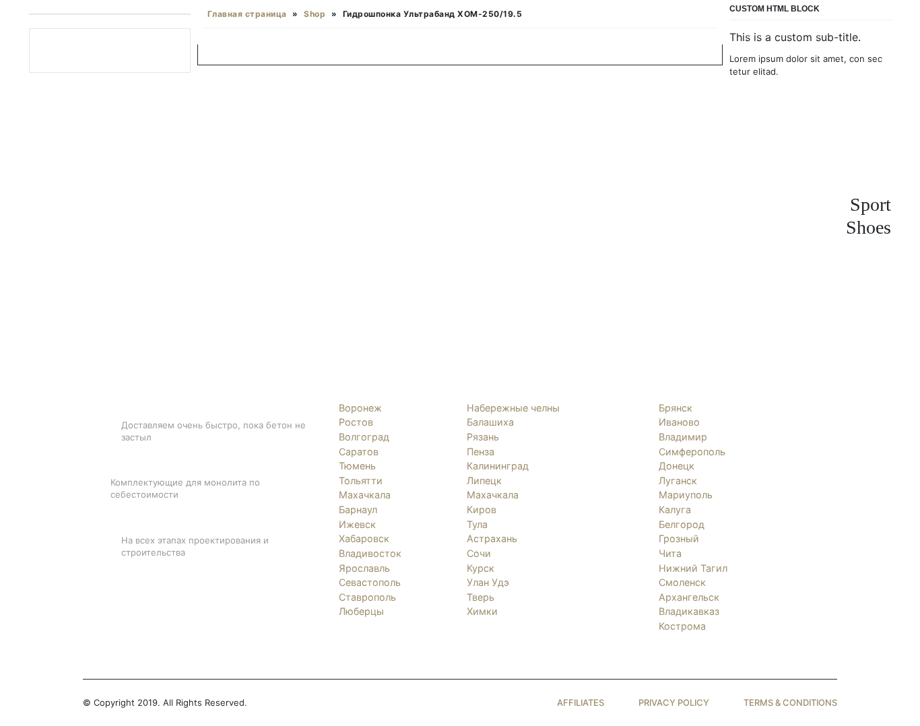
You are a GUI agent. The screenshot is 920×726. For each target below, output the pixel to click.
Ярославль (364, 568)
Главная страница (247, 14)
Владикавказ (689, 611)
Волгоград (364, 436)
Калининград (498, 465)
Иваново (679, 422)
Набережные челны (513, 408)
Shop (314, 14)
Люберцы (361, 611)
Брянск (675, 408)
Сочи (479, 553)
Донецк (676, 465)
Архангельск (689, 597)
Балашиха (490, 422)
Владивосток (370, 553)
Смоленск (682, 582)
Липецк (484, 480)
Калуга (675, 509)
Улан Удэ (488, 582)
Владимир (683, 436)
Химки (482, 611)
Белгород (681, 524)
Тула (477, 524)
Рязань (483, 436)
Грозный (679, 538)
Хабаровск (364, 538)
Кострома (682, 626)
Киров (481, 509)
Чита (670, 553)
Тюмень (357, 465)
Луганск (678, 480)
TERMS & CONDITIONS (790, 702)
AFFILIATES (580, 702)
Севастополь (370, 582)
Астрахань (492, 538)
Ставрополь (367, 597)
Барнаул (358, 509)
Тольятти (361, 480)
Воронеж (360, 408)
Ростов (356, 422)
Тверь (480, 597)
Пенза (480, 451)
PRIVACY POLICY (673, 702)
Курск (480, 568)
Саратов (359, 451)
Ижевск (357, 524)
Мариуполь (686, 494)
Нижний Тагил (693, 568)
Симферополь (692, 451)
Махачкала (365, 494)
